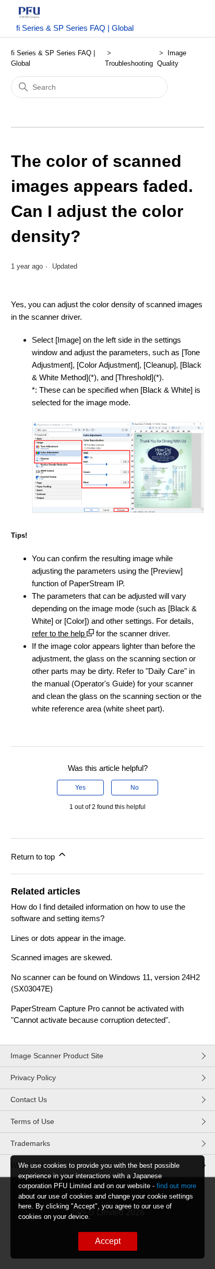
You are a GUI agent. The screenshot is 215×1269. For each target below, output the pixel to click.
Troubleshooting (129, 63)
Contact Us (28, 1099)
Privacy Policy (33, 1077)
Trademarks (30, 1143)
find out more (176, 1186)
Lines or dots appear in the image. (68, 938)
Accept (108, 1241)
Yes (80, 787)
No (134, 787)
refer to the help (59, 633)
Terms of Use (32, 1121)
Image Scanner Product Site (56, 1056)
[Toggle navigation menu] (185, 20)
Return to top (34, 856)
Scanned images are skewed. (61, 957)
